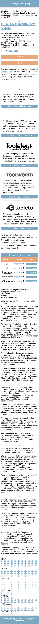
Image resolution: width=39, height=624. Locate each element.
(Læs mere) (10, 47)
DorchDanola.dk (29, 74)
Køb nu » (19, 63)
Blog (20, 619)
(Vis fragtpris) (13, 51)
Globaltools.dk (6, 72)
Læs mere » (19, 57)
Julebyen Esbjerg (19, 3)
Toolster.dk (5, 77)
